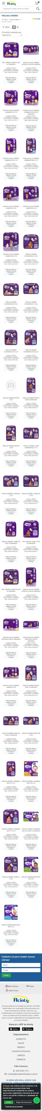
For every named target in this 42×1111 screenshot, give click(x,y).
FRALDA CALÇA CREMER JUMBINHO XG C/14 (11, 159)
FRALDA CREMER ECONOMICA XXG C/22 (31, 351)
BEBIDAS (21, 1047)
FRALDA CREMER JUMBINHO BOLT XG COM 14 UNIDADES (31, 830)
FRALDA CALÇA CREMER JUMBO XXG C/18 (11, 255)
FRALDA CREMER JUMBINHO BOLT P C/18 (11, 830)
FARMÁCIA (21, 1059)
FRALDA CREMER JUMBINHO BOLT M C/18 (31, 782)
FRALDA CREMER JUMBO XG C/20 (31, 494)
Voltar (37, 19)
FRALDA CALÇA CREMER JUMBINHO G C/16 (11, 111)
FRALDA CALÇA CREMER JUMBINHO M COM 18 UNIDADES (31, 112)
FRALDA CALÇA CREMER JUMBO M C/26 (11, 686)
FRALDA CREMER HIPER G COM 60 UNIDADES (31, 399)
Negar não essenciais (24, 1102)
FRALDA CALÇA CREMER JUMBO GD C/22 (11, 207)
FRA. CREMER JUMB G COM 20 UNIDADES (31, 542)
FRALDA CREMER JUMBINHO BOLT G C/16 (11, 782)
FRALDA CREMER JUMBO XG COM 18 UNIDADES (11, 542)
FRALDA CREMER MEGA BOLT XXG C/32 (11, 926)
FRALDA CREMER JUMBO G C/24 (11, 878)
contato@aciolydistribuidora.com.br (22, 1074)
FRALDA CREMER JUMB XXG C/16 (11, 494)
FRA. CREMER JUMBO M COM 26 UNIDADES (11, 590)
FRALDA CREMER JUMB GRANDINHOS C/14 (31, 446)
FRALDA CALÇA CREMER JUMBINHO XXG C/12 (31, 159)
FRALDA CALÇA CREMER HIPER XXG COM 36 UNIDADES (31, 639)
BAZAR (21, 1043)
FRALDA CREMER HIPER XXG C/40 (31, 734)
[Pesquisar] (38, 8)
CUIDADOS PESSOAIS (21, 1051)
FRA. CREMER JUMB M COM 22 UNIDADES (11, 63)
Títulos (31, 986)
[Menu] (3, 3)
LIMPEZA (21, 1055)
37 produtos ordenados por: (11, 32)
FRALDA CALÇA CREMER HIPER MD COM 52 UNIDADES (11, 638)
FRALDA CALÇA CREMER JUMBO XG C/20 (31, 207)
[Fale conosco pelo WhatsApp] (36, 1100)
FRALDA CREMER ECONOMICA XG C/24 (11, 351)
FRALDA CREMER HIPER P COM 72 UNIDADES (31, 686)
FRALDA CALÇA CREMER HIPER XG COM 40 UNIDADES (31, 63)
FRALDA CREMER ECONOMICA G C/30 (31, 255)
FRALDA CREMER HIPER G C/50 (11, 399)
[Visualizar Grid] (14, 27)
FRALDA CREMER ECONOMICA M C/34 (11, 303)
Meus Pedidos (13, 986)
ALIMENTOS (21, 1039)
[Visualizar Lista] (17, 27)
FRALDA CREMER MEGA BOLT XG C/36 (31, 878)
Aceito (8, 1102)
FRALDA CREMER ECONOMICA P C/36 (31, 303)
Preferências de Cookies (14, 1106)
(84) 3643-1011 (22, 1071)
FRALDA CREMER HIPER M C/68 (11, 446)
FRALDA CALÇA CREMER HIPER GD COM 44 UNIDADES (31, 590)
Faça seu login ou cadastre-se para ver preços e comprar (11, 80)
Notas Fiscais (13, 990)
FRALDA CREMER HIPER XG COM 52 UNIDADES (11, 734)
